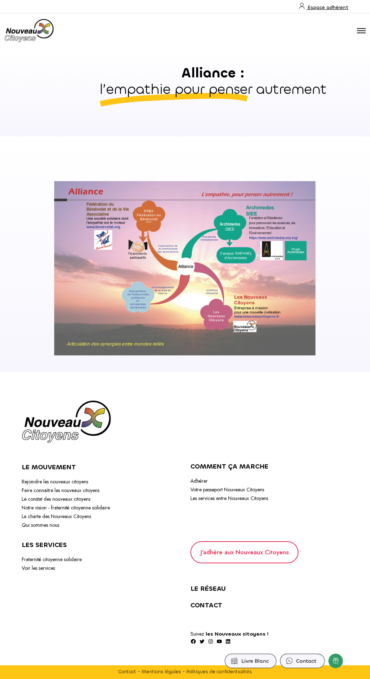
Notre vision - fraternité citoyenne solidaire (66, 507)
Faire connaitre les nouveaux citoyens (60, 490)
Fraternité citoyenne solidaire (52, 559)
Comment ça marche (229, 466)
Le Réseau (208, 588)
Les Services (44, 545)
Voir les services (38, 568)
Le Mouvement (49, 467)
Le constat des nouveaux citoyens (56, 499)
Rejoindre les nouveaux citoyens (55, 481)
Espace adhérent (327, 7)
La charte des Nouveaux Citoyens (56, 516)
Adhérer (199, 480)
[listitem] (148, 217)
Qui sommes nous (40, 525)
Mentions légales (161, 672)
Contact (206, 605)
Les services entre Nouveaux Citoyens (229, 498)
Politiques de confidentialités (219, 672)
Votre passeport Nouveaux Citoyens (227, 489)
